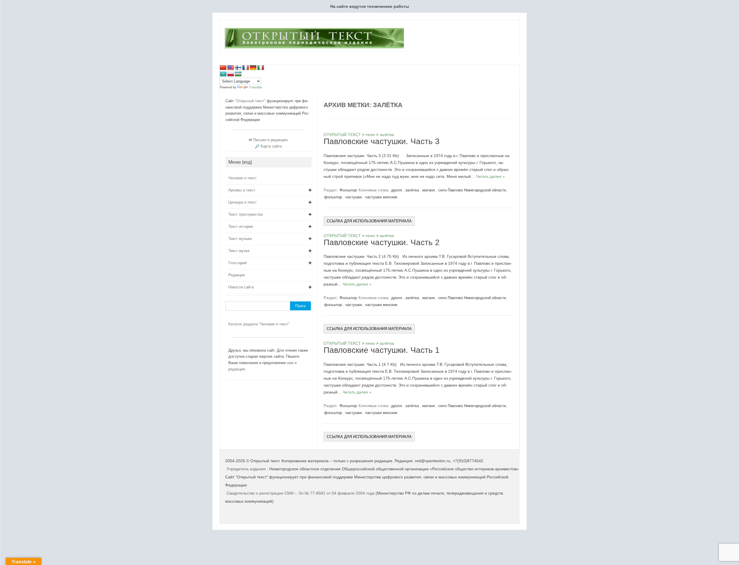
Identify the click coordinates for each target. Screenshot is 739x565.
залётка (412, 190)
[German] (253, 68)
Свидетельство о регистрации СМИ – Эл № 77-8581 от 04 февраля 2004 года (301, 493)
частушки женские (381, 197)
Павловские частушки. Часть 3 (382, 141)
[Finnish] (238, 68)
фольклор (333, 197)
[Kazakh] (223, 74)
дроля (396, 190)
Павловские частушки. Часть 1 (382, 350)
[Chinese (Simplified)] (223, 68)
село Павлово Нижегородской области (472, 190)
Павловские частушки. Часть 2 (382, 242)
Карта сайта (271, 146)
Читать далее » (490, 176)
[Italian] (260, 68)
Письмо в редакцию (270, 140)
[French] (245, 68)
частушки (353, 197)
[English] (230, 68)
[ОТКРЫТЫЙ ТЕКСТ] (314, 48)
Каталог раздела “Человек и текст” (259, 324)
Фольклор (348, 190)
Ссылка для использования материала (369, 221)
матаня (428, 190)
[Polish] (230, 74)
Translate (255, 87)
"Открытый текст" (251, 101)
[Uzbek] (238, 74)
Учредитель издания (246, 469)
